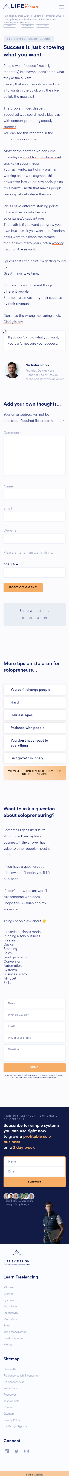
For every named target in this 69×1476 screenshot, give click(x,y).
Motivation (10, 1319)
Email (8, 508)
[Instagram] (26, 1451)
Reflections (30, 19)
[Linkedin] (6, 1451)
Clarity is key (13, 321)
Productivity (11, 1313)
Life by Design (12, 19)
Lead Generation (14, 1338)
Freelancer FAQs (14, 1382)
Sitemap (9, 1414)
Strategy (42, 26)
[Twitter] (16, 1451)
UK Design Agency (15, 1426)
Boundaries (11, 1306)
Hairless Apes (22, 715)
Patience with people (27, 728)
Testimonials (11, 1401)
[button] (61, 7)
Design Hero (46, 370)
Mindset (10, 26)
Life (24, 6)
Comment (13, 433)
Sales (7, 1325)
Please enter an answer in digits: (28, 552)
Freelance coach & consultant (22, 1376)
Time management (15, 1332)
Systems (9, 1300)
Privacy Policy (12, 1420)
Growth (8, 1294)
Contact (8, 1407)
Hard (15, 702)
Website (10, 530)
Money (8, 1344)
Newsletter (10, 1369)
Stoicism (27, 26)
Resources (10, 1395)
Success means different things (28, 285)
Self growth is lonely (27, 758)
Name (8, 486)
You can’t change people (30, 690)
